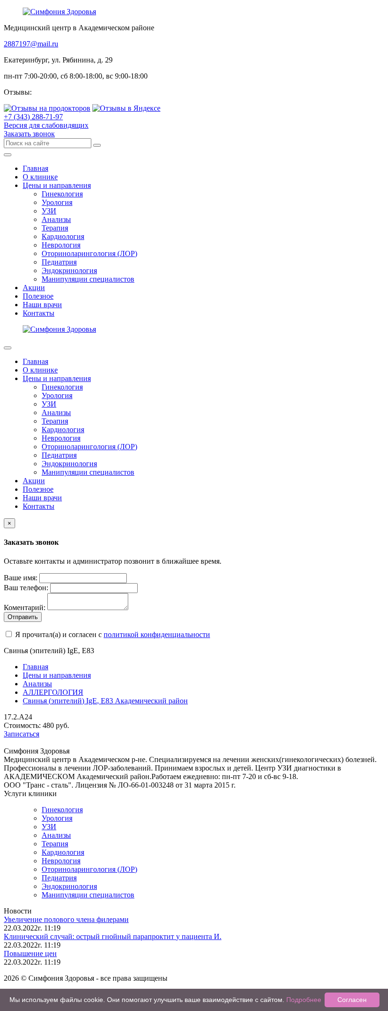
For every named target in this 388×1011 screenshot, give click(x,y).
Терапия (55, 228)
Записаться (21, 734)
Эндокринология (69, 270)
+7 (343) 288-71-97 (33, 117)
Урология (57, 202)
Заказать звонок (29, 134)
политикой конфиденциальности (157, 634)
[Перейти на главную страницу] (59, 12)
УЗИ (49, 211)
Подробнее (303, 999)
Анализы (56, 219)
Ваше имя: (20, 578)
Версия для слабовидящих (46, 125)
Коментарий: (24, 607)
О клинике (40, 177)
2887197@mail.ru (31, 44)
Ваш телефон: (26, 588)
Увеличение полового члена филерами (66, 919)
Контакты (38, 313)
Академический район (105, 701)
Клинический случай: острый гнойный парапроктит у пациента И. (112, 936)
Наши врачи (42, 305)
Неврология (61, 245)
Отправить (23, 617)
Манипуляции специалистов (88, 279)
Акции (34, 288)
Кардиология (63, 236)
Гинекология (62, 194)
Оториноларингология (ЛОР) (89, 253)
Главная (35, 168)
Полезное (38, 296)
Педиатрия (59, 262)
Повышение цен (30, 953)
